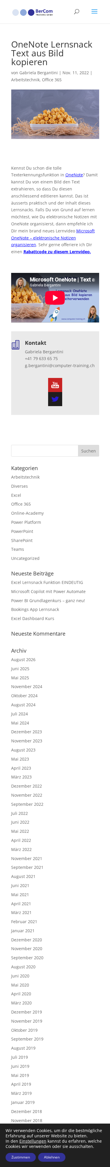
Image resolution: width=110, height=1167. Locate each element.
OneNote (74, 175)
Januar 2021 (23, 930)
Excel (16, 495)
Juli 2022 (19, 813)
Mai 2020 (20, 985)
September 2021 (27, 867)
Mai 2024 (20, 723)
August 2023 (23, 750)
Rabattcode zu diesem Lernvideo (56, 251)
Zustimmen (20, 1157)
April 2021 (21, 903)
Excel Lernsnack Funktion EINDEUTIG (47, 582)
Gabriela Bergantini (38, 72)
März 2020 (21, 1003)
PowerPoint (22, 531)
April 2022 (21, 840)
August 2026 (23, 659)
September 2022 (27, 804)
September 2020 (27, 957)
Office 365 (52, 79)
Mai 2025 (20, 677)
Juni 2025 (20, 668)
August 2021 (23, 876)
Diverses (19, 486)
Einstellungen (32, 1141)
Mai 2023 (20, 759)
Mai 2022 (20, 831)
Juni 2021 (20, 885)
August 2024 (23, 704)
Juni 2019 (20, 1066)
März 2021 (21, 912)
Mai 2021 (20, 894)
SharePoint (22, 540)
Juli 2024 (19, 714)
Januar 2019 (23, 1102)
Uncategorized (25, 558)
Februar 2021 (24, 921)
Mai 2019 (20, 1075)
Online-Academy (27, 513)
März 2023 (21, 777)
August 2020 (23, 967)
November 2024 (26, 686)
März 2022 (21, 849)
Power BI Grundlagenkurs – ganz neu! (48, 600)
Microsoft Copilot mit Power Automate (48, 591)
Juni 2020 (20, 976)
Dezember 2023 (26, 731)
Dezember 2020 (26, 940)
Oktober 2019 (24, 1030)
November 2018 (26, 1120)
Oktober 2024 (24, 695)
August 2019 (23, 1048)
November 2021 (26, 858)
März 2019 (21, 1093)
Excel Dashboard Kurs (32, 618)
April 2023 (21, 768)
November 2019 (26, 1021)
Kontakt (35, 342)
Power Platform (26, 522)
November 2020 (26, 948)
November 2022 (26, 795)
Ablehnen (52, 1157)
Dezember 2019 (26, 1012)
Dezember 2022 (26, 786)
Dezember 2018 (26, 1111)
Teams (17, 549)
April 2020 (21, 994)
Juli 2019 (19, 1057)
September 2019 (27, 1039)
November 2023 (26, 741)
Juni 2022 (20, 822)
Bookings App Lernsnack (35, 609)
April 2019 (21, 1084)
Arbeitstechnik (25, 79)
